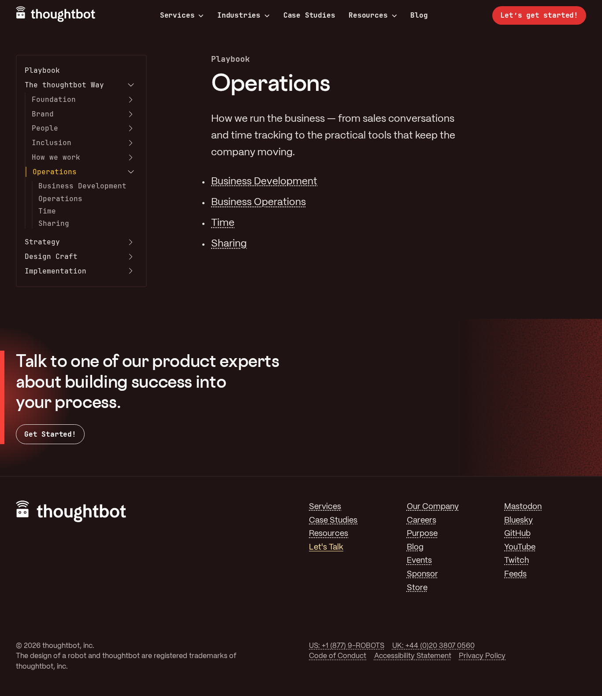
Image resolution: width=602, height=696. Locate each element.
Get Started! (50, 434)
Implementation (55, 271)
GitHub (517, 534)
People (45, 128)
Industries (238, 15)
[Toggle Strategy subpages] (131, 242)
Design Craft (51, 256)
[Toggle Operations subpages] (131, 172)
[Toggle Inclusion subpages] (131, 143)
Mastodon (523, 507)
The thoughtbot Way (64, 85)
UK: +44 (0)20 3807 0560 (433, 646)
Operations (55, 171)
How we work (56, 157)
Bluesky (518, 520)
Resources (368, 15)
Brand (43, 114)
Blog (418, 15)
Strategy (42, 242)
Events (419, 561)
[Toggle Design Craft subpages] (131, 256)
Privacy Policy (482, 656)
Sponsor (422, 574)
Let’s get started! (539, 15)
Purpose (422, 534)
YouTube (519, 547)
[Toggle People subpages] (131, 128)
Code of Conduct (337, 656)
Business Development (82, 186)
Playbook (42, 70)
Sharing (53, 223)
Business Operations (258, 202)
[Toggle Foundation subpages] (131, 99)
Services (177, 15)
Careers (421, 520)
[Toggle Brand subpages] (131, 114)
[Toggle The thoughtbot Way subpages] (131, 85)
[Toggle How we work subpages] (131, 157)
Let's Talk (326, 547)
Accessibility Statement (412, 656)
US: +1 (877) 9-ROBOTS (346, 646)
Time (47, 211)
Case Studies (309, 15)
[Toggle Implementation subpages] (131, 271)
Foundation (54, 99)
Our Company (433, 507)
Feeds (515, 574)
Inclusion (51, 142)
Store (417, 588)
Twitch (516, 561)
